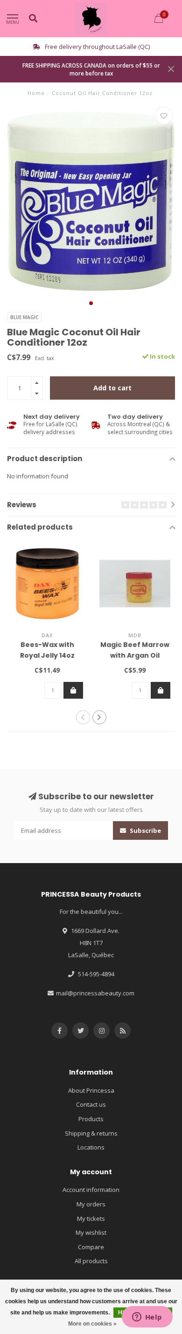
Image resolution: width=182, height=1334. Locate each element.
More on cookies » (92, 1323)
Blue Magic (24, 317)
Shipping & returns (91, 1133)
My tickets (91, 1218)
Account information (91, 1189)
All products (91, 1261)
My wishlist (91, 1232)
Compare (91, 1247)
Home (36, 92)
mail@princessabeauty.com (95, 993)
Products (91, 1119)
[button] (91, 303)
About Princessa (91, 1090)
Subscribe (144, 830)
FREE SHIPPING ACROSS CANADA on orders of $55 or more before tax (91, 69)
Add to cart (112, 387)
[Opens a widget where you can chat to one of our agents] (147, 1317)
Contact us (91, 1104)
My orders (91, 1204)
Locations (91, 1147)
